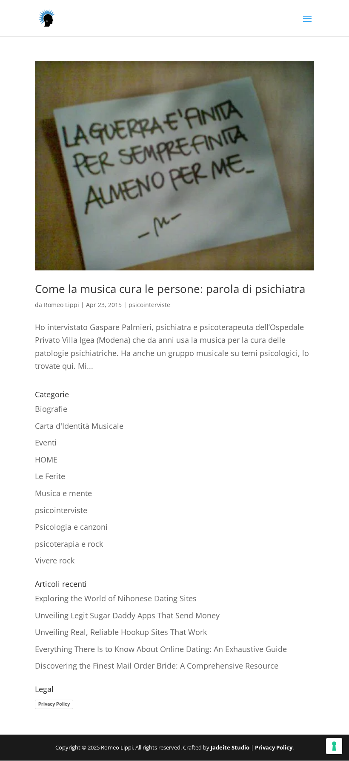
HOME (46, 459)
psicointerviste (149, 305)
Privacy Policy (54, 704)
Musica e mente (63, 493)
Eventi (46, 442)
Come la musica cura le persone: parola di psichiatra (170, 288)
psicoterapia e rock (69, 544)
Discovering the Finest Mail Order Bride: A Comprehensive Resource (156, 665)
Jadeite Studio (230, 747)
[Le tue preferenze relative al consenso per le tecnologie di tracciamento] (334, 746)
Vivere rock (54, 560)
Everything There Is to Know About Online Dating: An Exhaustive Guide (161, 649)
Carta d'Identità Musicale (79, 426)
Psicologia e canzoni (71, 527)
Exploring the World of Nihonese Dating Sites (116, 598)
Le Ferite (50, 476)
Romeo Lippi (61, 305)
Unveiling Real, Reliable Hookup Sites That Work (121, 632)
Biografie (51, 409)
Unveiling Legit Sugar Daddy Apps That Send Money (127, 615)
